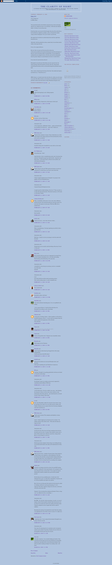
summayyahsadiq (37, 198)
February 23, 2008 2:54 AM (42, 271)
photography (67, 122)
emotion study (67, 132)
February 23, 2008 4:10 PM (42, 337)
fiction (65, 85)
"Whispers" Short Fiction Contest (71, 46)
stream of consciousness (69, 129)
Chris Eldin (36, 107)
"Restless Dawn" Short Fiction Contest (72, 48)
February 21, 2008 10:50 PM (42, 103)
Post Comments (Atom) (41, 556)
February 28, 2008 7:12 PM (42, 448)
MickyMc (36, 348)
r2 (34, 400)
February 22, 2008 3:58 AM (42, 172)
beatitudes (66, 118)
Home (46, 553)
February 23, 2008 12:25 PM (42, 297)
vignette (66, 87)
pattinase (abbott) (38, 285)
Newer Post (33, 553)
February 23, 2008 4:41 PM (42, 345)
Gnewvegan (36, 517)
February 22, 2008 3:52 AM (42, 163)
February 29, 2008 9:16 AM (42, 495)
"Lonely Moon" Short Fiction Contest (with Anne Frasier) (72, 55)
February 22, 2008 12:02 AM (42, 112)
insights (66, 94)
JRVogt (35, 99)
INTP (65, 116)
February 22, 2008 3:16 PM (42, 250)
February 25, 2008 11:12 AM (42, 397)
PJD (35, 370)
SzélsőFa (36, 359)
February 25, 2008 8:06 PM (42, 409)
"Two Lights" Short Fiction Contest (71, 60)
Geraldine (36, 293)
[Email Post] (48, 82)
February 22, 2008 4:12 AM (42, 195)
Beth (35, 116)
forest (65, 99)
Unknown (36, 314)
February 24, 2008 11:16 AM (42, 366)
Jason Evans (69, 16)
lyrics (65, 90)
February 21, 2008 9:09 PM (42, 96)
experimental (67, 111)
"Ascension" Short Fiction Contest (71, 42)
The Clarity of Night (56, 6)
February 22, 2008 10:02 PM (42, 260)
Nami (65, 123)
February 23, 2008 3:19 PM (42, 323)
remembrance (67, 103)
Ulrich (65, 120)
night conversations (68, 125)
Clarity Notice (67, 130)
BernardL (36, 341)
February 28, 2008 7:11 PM (42, 437)
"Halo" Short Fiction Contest (70, 49)
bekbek (35, 465)
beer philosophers (68, 108)
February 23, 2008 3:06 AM (42, 282)
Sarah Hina (36, 300)
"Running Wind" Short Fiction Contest (72, 44)
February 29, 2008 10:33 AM (42, 513)
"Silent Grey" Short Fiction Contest (71, 53)
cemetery (66, 97)
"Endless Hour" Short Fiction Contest (72, 51)
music (65, 115)
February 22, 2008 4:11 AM (42, 181)
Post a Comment (34, 550)
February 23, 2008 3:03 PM (42, 311)
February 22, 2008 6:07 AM (42, 207)
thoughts (66, 96)
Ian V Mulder (37, 151)
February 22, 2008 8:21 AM (42, 231)
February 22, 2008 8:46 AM (42, 241)
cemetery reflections (68, 127)
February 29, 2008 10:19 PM (42, 522)
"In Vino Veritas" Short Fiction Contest (72, 41)
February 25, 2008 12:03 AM (42, 385)
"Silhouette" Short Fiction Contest (71, 39)
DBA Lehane (37, 132)
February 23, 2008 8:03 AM (42, 289)
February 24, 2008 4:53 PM (42, 375)
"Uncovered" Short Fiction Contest (71, 37)
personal (66, 92)
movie (65, 113)
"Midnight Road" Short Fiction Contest (72, 58)
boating (66, 110)
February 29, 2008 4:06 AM (42, 462)
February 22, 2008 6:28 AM (42, 215)
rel (34, 90)
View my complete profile (71, 18)
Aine (35, 537)
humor (65, 106)
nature (65, 101)
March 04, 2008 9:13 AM (41, 533)
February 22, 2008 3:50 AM (42, 147)
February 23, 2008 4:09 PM (42, 330)
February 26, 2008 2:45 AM (42, 425)
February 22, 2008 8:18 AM (42, 222)
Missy (35, 253)
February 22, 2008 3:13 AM (42, 140)
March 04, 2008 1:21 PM (41, 547)
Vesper (35, 326)
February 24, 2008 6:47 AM (42, 356)
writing (65, 104)
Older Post (60, 553)
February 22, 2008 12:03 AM (42, 120)
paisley (35, 218)
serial (65, 89)
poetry (65, 83)
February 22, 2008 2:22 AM (42, 129)
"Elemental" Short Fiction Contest (71, 35)
